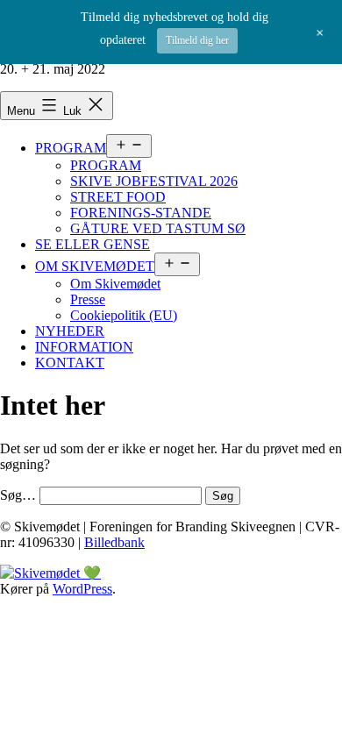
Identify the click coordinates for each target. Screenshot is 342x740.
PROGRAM (70, 147)
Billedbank (114, 542)
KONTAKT (69, 362)
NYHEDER (69, 331)
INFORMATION (84, 346)
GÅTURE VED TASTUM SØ (158, 228)
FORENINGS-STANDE (140, 212)
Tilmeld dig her (197, 40)
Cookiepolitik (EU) (123, 315)
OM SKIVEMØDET (94, 266)
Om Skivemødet (115, 283)
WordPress (82, 588)
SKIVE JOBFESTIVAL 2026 (154, 181)
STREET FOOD (118, 196)
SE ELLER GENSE (92, 244)
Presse (87, 299)
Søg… (18, 494)
